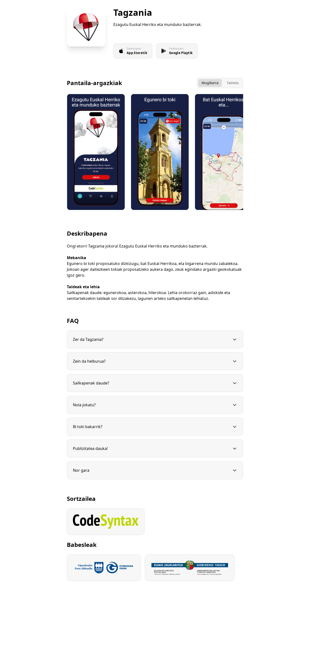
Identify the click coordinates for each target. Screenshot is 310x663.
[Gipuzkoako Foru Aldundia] (104, 567)
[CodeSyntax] (106, 521)
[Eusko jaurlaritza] (190, 567)
